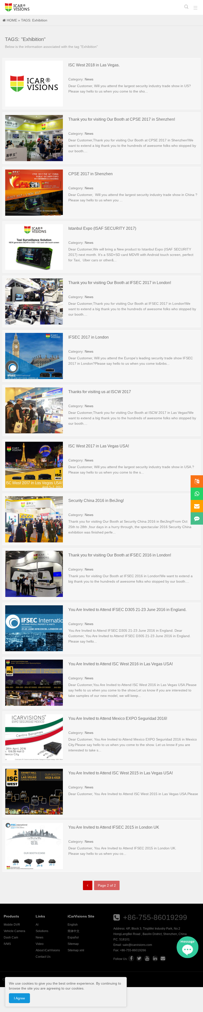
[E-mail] (163, 958)
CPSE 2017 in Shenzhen (90, 174)
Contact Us (43, 956)
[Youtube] (147, 958)
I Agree (19, 998)
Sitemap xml (76, 950)
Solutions (42, 931)
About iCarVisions (48, 950)
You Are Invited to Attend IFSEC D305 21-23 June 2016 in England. (127, 610)
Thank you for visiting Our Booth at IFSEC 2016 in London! (119, 555)
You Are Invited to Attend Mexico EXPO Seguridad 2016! (117, 718)
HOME (12, 20)
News (89, 79)
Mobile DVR (12, 924)
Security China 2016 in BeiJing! (96, 500)
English (73, 924)
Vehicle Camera (14, 931)
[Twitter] (139, 958)
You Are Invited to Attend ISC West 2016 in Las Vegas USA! (120, 664)
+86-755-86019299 (155, 917)
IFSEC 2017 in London (88, 337)
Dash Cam (11, 937)
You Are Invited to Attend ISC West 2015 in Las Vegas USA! (120, 773)
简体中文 (73, 931)
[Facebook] (131, 958)
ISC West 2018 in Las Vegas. (94, 65)
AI (37, 924)
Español (73, 937)
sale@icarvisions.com (137, 945)
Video (40, 944)
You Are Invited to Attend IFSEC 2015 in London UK (113, 827)
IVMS (7, 944)
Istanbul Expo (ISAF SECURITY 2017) (102, 228)
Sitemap (73, 944)
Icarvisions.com (17, 7)
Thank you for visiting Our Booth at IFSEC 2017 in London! (119, 283)
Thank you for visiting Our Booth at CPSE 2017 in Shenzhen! (121, 119)
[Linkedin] (155, 958)
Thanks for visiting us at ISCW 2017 (99, 392)
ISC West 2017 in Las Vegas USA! (98, 446)
